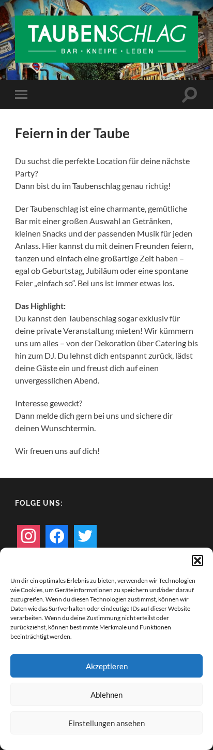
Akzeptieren (107, 666)
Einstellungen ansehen (106, 723)
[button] (197, 560)
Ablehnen (106, 694)
